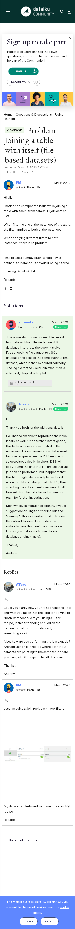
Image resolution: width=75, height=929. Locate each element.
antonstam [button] (27, 322)
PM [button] (18, 183)
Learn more (20, 81)
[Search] (62, 11)
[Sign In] (69, 11)
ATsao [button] (23, 404)
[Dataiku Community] (37, 11)
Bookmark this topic (23, 840)
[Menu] (7, 11)
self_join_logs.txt (26, 382)
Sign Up (20, 71)
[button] (69, 37)
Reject (49, 921)
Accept (28, 921)
